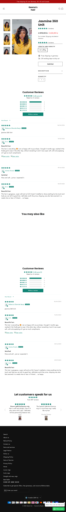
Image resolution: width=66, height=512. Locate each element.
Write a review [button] (33, 114)
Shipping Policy (8, 457)
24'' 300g (42, 50)
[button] (43, 28)
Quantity (42, 76)
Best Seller (6, 480)
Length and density (46, 46)
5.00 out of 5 (37, 96)
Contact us (6, 444)
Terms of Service (8, 460)
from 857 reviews (33, 400)
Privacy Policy (7, 463)
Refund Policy (7, 441)
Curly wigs (6, 473)
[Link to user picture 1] (5, 159)
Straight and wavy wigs (10, 476)
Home (5, 467)
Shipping (48, 36)
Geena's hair (33, 8)
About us (6, 438)
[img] (5, 125)
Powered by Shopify (38, 506)
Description (43, 71)
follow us (6, 454)
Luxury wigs (6, 470)
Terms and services (9, 447)
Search (5, 434)
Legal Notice (7, 451)
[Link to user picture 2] (15, 159)
